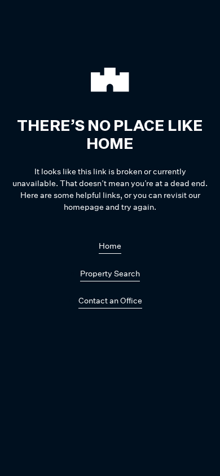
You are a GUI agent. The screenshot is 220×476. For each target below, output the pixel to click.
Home (110, 245)
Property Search (110, 273)
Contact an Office (110, 300)
